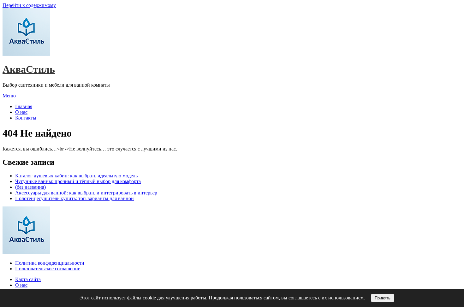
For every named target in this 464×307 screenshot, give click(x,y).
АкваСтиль (29, 69)
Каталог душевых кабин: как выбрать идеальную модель (76, 175)
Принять (382, 298)
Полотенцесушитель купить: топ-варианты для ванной (74, 198)
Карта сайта (28, 279)
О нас (21, 112)
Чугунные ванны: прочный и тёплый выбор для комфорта (78, 181)
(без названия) (30, 187)
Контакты (25, 117)
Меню (9, 95)
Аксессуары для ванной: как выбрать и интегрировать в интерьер (86, 192)
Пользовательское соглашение (47, 268)
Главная (23, 106)
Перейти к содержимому (29, 5)
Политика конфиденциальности (49, 263)
